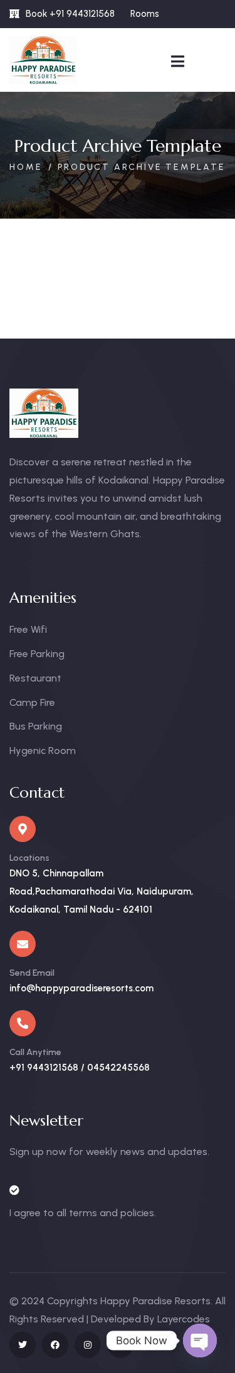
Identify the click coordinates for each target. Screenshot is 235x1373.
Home (25, 167)
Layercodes (183, 1319)
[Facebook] (55, 1345)
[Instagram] (88, 1345)
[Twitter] (22, 1345)
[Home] (43, 60)
